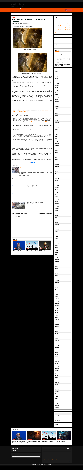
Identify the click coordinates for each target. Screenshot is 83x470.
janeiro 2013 (56, 342)
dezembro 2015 (57, 280)
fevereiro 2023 (57, 139)
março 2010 (56, 400)
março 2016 (56, 275)
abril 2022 (56, 157)
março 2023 (56, 138)
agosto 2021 (56, 171)
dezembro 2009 (57, 405)
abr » (70, 32)
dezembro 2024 (57, 101)
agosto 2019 (56, 210)
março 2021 (56, 176)
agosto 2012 (56, 350)
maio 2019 (56, 215)
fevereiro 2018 (57, 240)
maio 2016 (56, 271)
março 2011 (56, 380)
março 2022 (56, 159)
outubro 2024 (57, 104)
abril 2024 (56, 115)
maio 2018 (56, 236)
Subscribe (69, 9)
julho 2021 (56, 173)
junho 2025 (56, 90)
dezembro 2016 (57, 259)
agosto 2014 (56, 308)
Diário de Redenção (20, 11)
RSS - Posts (56, 418)
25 (65, 29)
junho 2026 (56, 74)
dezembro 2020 (57, 182)
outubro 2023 (57, 125)
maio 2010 (56, 396)
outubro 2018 (57, 227)
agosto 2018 (56, 231)
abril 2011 (56, 379)
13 (69, 25)
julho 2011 (56, 373)
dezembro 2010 (57, 386)
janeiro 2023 (56, 141)
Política (50, 8)
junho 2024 (56, 111)
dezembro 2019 (57, 203)
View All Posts (29, 175)
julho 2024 (56, 110)
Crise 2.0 (12, 8)
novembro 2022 (57, 145)
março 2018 (56, 238)
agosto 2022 (56, 150)
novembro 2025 (57, 81)
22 (58, 29)
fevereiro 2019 (57, 220)
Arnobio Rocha (17, 4)
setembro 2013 (57, 328)
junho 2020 (56, 192)
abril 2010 (56, 398)
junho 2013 (56, 333)
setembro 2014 (57, 307)
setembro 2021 (57, 169)
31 (56, 459)
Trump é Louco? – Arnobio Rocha (59, 64)
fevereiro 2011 (57, 382)
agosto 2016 (56, 266)
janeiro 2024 (56, 120)
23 (60, 29)
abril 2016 (56, 273)
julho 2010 (56, 394)
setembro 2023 (57, 127)
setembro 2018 (57, 229)
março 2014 (56, 317)
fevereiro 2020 (57, 199)
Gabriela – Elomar (60, 62)
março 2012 (56, 359)
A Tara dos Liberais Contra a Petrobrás (32, 185)
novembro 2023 (57, 124)
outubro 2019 (57, 206)
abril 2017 (56, 252)
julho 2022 (56, 152)
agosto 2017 (56, 245)
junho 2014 (56, 312)
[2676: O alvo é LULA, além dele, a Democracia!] (19, 245)
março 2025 (56, 96)
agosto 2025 (56, 87)
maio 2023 (56, 134)
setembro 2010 (57, 391)
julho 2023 (56, 131)
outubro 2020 (57, 185)
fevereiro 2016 (57, 277)
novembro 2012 (57, 345)
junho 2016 (56, 270)
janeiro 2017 (56, 257)
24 (56, 457)
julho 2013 (56, 331)
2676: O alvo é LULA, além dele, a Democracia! (18, 251)
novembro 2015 (57, 282)
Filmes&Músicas (36, 8)
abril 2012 (56, 357)
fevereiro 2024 (57, 118)
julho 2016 (56, 268)
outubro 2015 (57, 284)
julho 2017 (56, 247)
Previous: (19, 212)
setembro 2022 (57, 148)
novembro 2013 (57, 324)
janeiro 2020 (56, 201)
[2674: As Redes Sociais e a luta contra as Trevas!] (32, 245)
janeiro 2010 (56, 403)
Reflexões (54, 8)
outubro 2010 (57, 389)
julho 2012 (56, 352)
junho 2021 (56, 175)
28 (44, 459)
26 (67, 29)
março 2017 (56, 254)
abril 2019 (56, 217)
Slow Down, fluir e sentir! (61, 441)
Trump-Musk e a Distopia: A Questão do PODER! (62, 65)
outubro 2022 (57, 147)
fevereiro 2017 (57, 256)
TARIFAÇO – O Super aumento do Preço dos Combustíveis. (35, 202)
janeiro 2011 (56, 384)
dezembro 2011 (57, 364)
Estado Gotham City (30, 8)
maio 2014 (56, 314)
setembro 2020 (57, 187)
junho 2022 (56, 154)
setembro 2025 (57, 85)
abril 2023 (56, 136)
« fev (55, 32)
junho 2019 (56, 213)
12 (67, 25)
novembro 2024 (57, 103)
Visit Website (22, 175)
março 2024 (56, 117)
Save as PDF (32, 162)
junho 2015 (56, 291)
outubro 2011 (57, 368)
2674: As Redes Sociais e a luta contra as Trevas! (32, 251)
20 (69, 27)
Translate (62, 415)
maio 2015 (56, 292)
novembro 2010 (57, 387)
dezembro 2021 (57, 164)
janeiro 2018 (56, 241)
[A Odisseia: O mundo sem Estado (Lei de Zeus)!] (34, 435)
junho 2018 (56, 234)
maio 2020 (56, 194)
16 (60, 27)
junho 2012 (56, 354)
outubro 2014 (57, 305)
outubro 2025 (57, 83)
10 (56, 454)
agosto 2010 (56, 393)
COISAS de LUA (26, 11)
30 (60, 31)
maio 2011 (56, 377)
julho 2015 (56, 289)
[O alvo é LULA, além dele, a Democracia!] (19, 435)
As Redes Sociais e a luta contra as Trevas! (64, 52)
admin (14, 23)
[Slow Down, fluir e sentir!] (64, 435)
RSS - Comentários (57, 420)
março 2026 (56, 76)
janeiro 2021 (56, 180)
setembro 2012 (57, 349)
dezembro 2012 (57, 343)
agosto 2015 (56, 287)
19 (67, 27)
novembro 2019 (57, 205)
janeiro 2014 (56, 321)
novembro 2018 (57, 226)
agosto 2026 (56, 71)
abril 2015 (56, 294)
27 (69, 29)
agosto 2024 (56, 108)
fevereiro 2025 (57, 97)
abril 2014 (56, 315)
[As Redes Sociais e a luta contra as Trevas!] (49, 435)
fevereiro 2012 (57, 361)
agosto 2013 (56, 329)
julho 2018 (56, 233)
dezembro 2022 (57, 143)
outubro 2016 (57, 263)
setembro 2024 (57, 106)
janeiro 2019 (56, 222)
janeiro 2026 (56, 78)
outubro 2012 (57, 347)
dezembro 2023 (57, 122)
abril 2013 (56, 336)
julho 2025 (56, 88)
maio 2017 (56, 250)
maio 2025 (56, 92)
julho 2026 (56, 73)
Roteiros (58, 8)
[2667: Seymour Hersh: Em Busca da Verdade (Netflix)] (45, 245)
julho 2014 (56, 310)
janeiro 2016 (56, 278)
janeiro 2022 (56, 162)
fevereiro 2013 (57, 340)
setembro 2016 (57, 264)
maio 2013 (56, 335)
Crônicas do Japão (18, 8)
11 (65, 25)
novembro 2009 (57, 407)
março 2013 (56, 338)
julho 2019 (56, 212)
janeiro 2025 (56, 99)
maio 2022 (56, 155)
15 (58, 27)
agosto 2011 (56, 372)
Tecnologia (13, 11)
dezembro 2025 (57, 80)
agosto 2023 (56, 129)
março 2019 (56, 219)
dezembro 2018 (57, 224)
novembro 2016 (57, 261)
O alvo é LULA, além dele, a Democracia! (18, 441)
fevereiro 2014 (57, 319)
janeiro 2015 (56, 299)
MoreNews (44, 464)
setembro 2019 (57, 208)
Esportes (23, 8)
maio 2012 (56, 356)
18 (65, 27)
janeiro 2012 (56, 363)
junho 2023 (56, 132)
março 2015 (56, 296)
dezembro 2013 (57, 322)
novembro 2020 (57, 183)
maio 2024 (56, 113)
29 (58, 31)
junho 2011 (56, 375)
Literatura (41, 8)
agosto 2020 (56, 189)
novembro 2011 (57, 366)
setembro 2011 (57, 370)
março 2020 (56, 197)
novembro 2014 (57, 303)
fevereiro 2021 (57, 178)
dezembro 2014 (57, 301)
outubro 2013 (57, 326)
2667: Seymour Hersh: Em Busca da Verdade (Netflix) (45, 251)
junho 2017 (56, 248)
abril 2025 (56, 94)
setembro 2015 (57, 285)
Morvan (56, 52)
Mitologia (46, 8)
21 (44, 457)
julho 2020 (56, 190)
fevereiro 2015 (57, 298)
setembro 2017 (57, 243)
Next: (44, 212)
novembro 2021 (57, 166)
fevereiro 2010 (57, 401)
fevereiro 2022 (57, 161)
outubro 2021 (57, 168)
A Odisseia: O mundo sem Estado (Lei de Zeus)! (33, 442)
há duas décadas (27, 130)
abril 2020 (56, 196)
